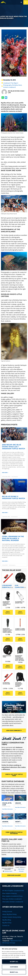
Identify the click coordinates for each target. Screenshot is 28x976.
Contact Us (5, 925)
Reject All (14, 972)
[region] (14, 961)
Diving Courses (7, 911)
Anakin (5, 822)
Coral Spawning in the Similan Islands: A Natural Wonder (13, 538)
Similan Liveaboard (9, 87)
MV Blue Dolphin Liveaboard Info (13, 890)
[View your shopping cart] (21, 2)
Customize (14, 967)
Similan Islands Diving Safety (11, 917)
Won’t (17, 822)
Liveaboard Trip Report (10, 83)
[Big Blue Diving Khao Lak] (3, 2)
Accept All (14, 962)
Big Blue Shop (6, 923)
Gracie (18, 803)
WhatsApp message (8, 943)
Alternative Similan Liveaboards (12, 902)
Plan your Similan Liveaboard (11, 899)
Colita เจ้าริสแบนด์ (7, 804)
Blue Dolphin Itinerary (9, 893)
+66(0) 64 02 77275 (16, 941)
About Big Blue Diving (9, 914)
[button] (2, 97)
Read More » (5, 472)
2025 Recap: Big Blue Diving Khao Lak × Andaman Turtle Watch (13, 447)
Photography (7, 85)
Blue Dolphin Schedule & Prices (12, 896)
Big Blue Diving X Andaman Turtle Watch (13, 497)
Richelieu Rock (17, 85)
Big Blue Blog (6, 920)
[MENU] (25, 2)
